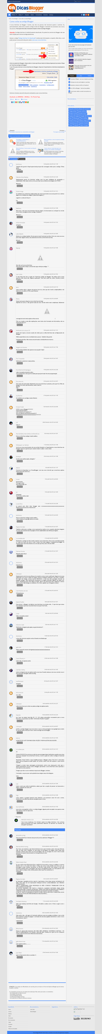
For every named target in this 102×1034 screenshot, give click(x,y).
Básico (13, 14)
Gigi (17, 795)
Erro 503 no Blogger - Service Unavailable (80, 88)
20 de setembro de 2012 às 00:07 (50, 726)
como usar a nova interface (39, 40)
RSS (88, 15)
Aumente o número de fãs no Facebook (79, 85)
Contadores (87, 109)
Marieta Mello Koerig (22, 846)
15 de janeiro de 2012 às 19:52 (51, 274)
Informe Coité (20, 625)
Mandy (18, 248)
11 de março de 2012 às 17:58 (51, 444)
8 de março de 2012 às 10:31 (51, 433)
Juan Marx (19, 953)
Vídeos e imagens (84, 125)
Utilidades (76, 125)
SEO (89, 120)
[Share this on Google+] (16, 102)
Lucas (17, 479)
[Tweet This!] (14, 102)
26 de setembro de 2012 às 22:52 (50, 846)
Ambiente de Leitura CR (23, 330)
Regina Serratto (20, 527)
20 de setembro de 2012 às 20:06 (50, 819)
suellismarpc (19, 681)
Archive (89, 75)
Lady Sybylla (19, 234)
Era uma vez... (20, 381)
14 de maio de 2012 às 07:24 (51, 635)
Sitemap (9, 1013)
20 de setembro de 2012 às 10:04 (50, 738)
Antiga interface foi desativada (27, 38)
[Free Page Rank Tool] (79, 1009)
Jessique (18, 456)
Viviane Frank (20, 407)
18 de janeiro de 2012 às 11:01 (51, 330)
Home (9, 14)
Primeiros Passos (73, 120)
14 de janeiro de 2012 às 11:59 (51, 164)
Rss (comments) (11, 1020)
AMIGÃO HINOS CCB (27, 820)
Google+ (86, 15)
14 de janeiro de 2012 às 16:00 (51, 233)
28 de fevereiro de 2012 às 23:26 (50, 422)
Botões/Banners (79, 109)
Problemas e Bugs (82, 120)
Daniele (18, 715)
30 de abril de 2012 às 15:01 (51, 601)
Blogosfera (71, 109)
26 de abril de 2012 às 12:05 (51, 573)
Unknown (19, 574)
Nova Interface (84, 118)
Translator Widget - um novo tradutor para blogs (81, 79)
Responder (19, 171)
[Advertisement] (37, 117)
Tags (81, 75)
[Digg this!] (20, 102)
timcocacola (19, 692)
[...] (23, 145)
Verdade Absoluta (21, 901)
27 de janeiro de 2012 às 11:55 (51, 395)
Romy (17, 299)
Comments (22, 159)
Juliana (18, 99)
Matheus (18, 208)
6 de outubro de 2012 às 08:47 (50, 879)
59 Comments (13, 159)
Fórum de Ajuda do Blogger (50, 986)
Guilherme (19, 396)
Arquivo (27, 14)
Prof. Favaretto (20, 359)
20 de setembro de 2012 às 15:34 (50, 783)
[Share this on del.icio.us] (22, 102)
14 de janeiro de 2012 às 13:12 (51, 191)
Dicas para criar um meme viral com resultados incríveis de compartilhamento (82, 67)
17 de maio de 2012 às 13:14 (51, 647)
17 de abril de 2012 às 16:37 (51, 526)
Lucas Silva (19, 504)
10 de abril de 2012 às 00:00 (51, 479)
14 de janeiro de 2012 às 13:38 (51, 208)
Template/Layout (73, 123)
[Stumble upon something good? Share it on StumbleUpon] (18, 102)
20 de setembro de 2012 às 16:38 (50, 795)
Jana (17, 287)
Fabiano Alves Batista (22, 177)
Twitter (71, 125)
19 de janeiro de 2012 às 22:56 (51, 369)
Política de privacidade (12, 1028)
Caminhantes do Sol (22, 591)
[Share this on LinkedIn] (24, 102)
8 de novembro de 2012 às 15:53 (50, 912)
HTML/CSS (88, 116)
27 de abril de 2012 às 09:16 (51, 590)
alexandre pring (20, 835)
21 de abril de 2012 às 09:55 (51, 538)
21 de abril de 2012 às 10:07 (51, 551)
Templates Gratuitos (83, 123)
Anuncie (45, 14)
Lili (17, 422)
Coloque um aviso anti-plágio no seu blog (80, 82)
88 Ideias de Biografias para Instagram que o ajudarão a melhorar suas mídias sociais (83, 54)
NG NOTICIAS (20, 807)
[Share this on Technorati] (28, 102)
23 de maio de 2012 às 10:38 (51, 658)
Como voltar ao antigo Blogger (22, 21)
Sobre (32, 14)
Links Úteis (32, 1009)
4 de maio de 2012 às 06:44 (51, 613)
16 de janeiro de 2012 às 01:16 (51, 287)
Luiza (17, 613)
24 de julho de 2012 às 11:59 (51, 692)
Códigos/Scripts (73, 111)
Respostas (18, 816)
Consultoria (39, 14)
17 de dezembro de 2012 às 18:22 (50, 941)
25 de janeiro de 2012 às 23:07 (51, 381)
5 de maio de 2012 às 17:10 (51, 624)
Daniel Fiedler (20, 602)
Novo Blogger (15, 18)
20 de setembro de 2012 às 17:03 (50, 806)
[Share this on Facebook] (12, 102)
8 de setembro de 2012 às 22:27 (50, 703)
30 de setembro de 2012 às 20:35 (50, 862)
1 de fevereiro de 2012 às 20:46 (50, 406)
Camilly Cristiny (20, 670)
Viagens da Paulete (21, 347)
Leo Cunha (19, 274)
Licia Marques (20, 749)
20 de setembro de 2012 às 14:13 (50, 749)
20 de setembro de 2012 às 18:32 (50, 835)
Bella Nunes (19, 928)
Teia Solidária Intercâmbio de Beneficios (27, 434)
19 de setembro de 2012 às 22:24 (50, 714)
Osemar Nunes (20, 551)
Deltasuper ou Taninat (22, 445)
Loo (17, 784)
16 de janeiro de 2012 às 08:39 (51, 298)
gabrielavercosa (20, 941)
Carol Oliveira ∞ (20, 658)
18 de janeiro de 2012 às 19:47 (51, 358)
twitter (84, 15)
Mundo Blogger (33, 1011)
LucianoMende (20, 538)
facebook (82, 15)
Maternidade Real (21, 862)
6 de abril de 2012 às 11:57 (51, 467)
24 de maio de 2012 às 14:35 (51, 669)
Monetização (76, 118)
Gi (16, 492)
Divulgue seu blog (73, 113)
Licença (51, 14)
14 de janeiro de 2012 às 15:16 (51, 222)
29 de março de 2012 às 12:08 (51, 456)
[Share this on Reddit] (26, 102)
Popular (72, 75)
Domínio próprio (83, 113)
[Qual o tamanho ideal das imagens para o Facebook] (71, 61)
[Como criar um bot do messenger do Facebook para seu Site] (80, 34)
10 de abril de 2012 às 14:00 (51, 492)
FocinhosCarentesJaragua (23, 370)
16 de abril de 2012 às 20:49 (51, 515)
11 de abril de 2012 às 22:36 (51, 503)
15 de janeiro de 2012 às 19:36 (51, 248)
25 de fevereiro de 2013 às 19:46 (50, 952)
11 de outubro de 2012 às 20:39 (50, 901)
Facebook (71, 116)
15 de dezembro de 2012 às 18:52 (50, 928)
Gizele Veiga (19, 191)
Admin (18, 468)
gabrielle (18, 647)
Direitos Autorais (82, 111)
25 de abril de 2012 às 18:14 (51, 562)
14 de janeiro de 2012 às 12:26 (51, 177)
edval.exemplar (20, 222)
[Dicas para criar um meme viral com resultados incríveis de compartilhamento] (71, 67)
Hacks (20, 14)
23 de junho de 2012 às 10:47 (51, 681)
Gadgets (77, 116)
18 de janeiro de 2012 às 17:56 (51, 347)
